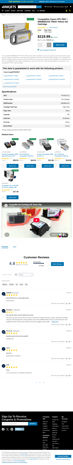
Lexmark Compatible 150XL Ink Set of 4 (45, 155)
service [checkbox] (11, 284)
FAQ (53, 421)
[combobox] (30, 6)
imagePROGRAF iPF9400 (56, 75)
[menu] (36, 10)
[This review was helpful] (66, 303)
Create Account (59, 6)
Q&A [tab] (14, 247)
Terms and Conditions (19, 460)
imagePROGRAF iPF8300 (11, 75)
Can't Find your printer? (9, 86)
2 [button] (36, 382)
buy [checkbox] (26, 284)
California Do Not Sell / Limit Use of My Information (56, 443)
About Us (45, 421)
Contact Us (55, 419)
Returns (54, 428)
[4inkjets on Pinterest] (12, 429)
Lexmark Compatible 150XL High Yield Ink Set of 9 (10, 155)
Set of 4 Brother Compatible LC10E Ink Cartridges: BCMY (61, 155)
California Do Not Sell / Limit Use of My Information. (15, 462)
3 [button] (39, 382)
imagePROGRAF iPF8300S (11, 79)
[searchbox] (8, 274)
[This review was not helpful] (69, 303)
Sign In (66, 6)
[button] (29, 382)
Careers (45, 428)
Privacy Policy (24, 454)
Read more (55, 321)
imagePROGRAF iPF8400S (34, 79)
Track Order (49, 6)
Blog (44, 432)
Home (3, 14)
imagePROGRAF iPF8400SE (57, 79)
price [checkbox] (21, 284)
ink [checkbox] (17, 284)
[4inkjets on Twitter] (7, 429)
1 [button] (33, 382)
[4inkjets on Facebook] (3, 429)
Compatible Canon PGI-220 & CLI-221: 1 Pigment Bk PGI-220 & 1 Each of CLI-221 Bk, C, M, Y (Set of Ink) (10, 186)
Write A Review (57, 264)
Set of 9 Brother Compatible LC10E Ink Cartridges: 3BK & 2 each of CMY (27, 155)
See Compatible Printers (47, 50)
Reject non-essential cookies (63, 459)
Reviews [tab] (5, 247)
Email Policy (46, 430)
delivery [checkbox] (5, 284)
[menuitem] (2, 10)
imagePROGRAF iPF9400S (11, 83)
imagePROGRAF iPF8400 (33, 75)
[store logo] (9, 6)
